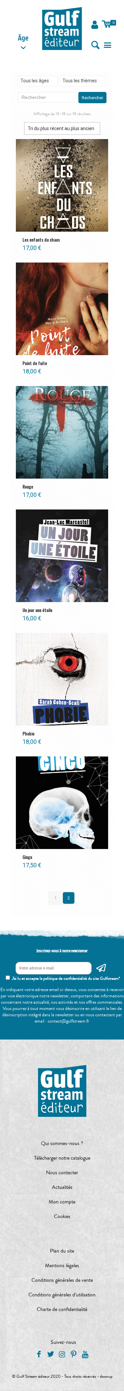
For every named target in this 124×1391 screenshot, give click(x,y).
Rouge (27, 486)
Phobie (28, 733)
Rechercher (92, 97)
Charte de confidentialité (62, 1309)
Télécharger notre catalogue (62, 1158)
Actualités (62, 1187)
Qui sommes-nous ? (62, 1143)
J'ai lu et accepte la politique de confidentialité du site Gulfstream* (66, 978)
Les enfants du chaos (41, 239)
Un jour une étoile (37, 610)
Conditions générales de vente (62, 1280)
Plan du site (62, 1251)
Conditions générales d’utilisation (62, 1294)
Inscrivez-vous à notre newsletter (62, 951)
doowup (106, 1376)
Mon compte (62, 1201)
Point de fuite (34, 363)
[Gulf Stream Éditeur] (62, 28)
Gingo (27, 857)
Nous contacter (62, 1172)
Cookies (62, 1216)
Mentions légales (62, 1265)
